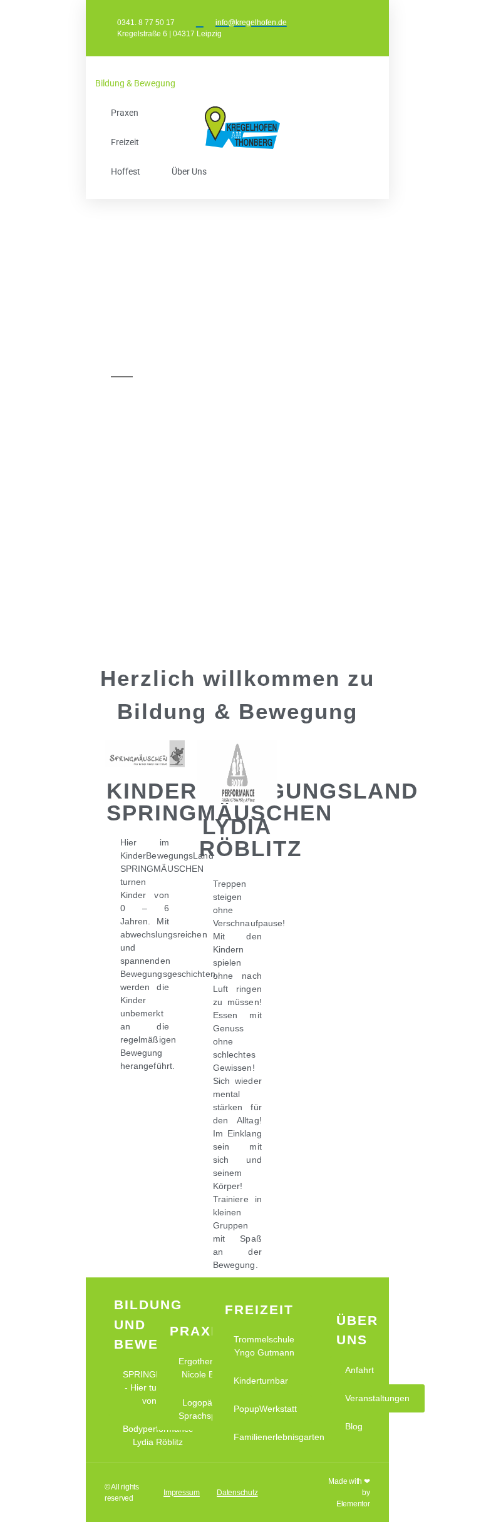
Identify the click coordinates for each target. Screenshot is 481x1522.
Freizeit (125, 142)
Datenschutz (237, 1492)
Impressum (181, 1492)
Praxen (124, 113)
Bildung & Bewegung (135, 83)
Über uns (189, 171)
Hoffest (125, 171)
